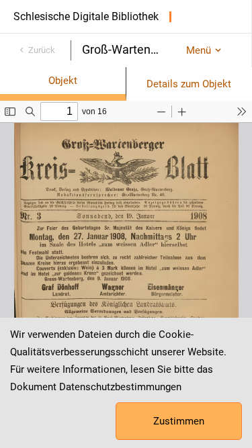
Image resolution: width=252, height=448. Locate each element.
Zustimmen (178, 421)
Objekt (62, 81)
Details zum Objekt (188, 84)
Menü (198, 50)
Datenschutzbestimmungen (120, 387)
